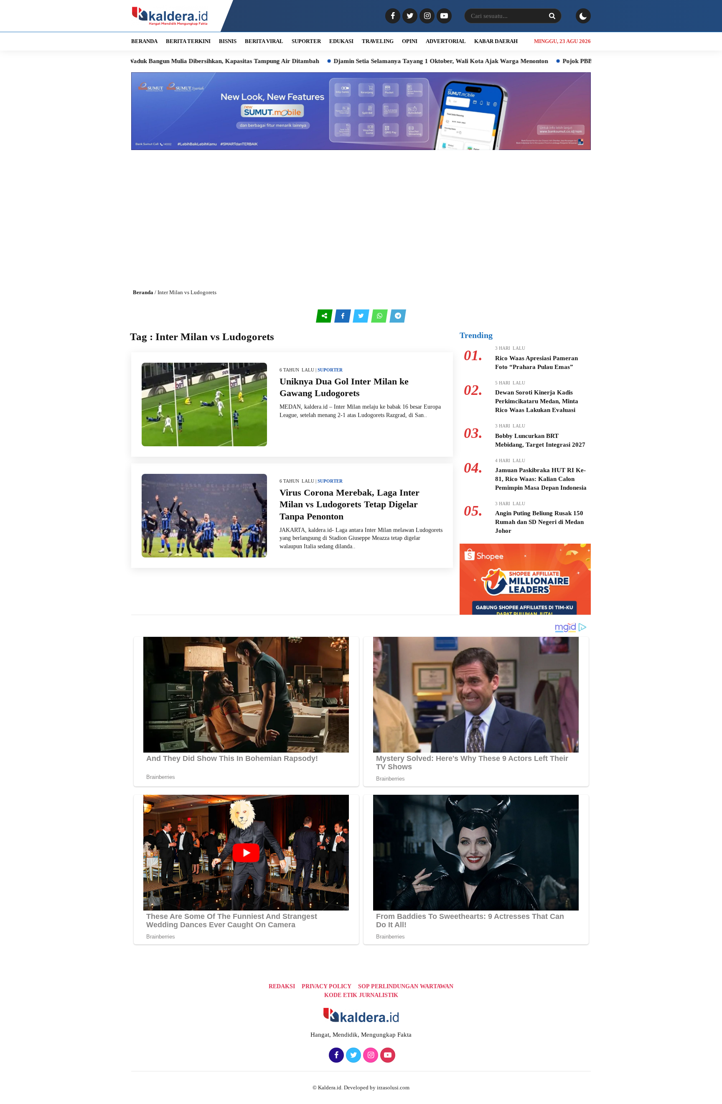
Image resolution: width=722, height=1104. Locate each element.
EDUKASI (341, 41)
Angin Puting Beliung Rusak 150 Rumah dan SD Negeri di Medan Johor (539, 522)
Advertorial (446, 41)
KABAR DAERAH (496, 41)
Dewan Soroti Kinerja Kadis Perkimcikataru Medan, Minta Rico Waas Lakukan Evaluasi (536, 401)
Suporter (330, 369)
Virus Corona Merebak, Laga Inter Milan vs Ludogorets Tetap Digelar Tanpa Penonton (349, 504)
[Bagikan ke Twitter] (362, 316)
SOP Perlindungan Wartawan (405, 986)
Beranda (143, 292)
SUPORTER (306, 41)
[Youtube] (443, 16)
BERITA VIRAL (264, 41)
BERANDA (144, 41)
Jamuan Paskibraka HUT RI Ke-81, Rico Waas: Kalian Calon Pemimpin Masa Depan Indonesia (541, 479)
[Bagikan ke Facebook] (343, 316)
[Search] (552, 16)
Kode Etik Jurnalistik (361, 995)
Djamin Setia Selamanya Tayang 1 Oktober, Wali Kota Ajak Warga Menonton (392, 61)
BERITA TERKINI (188, 41)
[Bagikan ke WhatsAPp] (380, 316)
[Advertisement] (361, 212)
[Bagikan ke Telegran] (397, 316)
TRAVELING (378, 41)
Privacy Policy (326, 986)
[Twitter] (408, 16)
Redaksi (282, 986)
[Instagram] (426, 16)
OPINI (409, 41)
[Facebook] (391, 16)
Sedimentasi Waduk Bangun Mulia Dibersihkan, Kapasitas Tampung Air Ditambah (157, 61)
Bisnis (227, 41)
